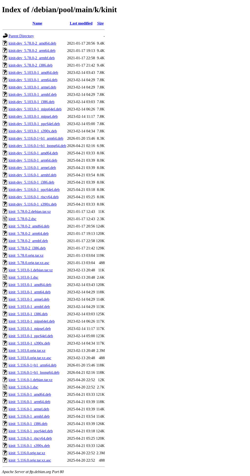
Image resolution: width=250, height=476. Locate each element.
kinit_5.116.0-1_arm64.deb (29, 402)
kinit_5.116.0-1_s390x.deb (29, 446)
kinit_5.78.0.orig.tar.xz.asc (29, 263)
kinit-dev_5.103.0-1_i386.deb (31, 102)
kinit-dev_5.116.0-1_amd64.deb (33, 153)
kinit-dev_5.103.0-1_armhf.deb (33, 94)
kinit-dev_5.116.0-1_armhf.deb (32, 175)
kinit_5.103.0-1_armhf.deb (29, 307)
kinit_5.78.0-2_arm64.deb (29, 233)
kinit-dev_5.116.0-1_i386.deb (31, 182)
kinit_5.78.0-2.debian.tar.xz (30, 211)
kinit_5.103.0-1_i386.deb (28, 314)
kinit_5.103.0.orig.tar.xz (27, 350)
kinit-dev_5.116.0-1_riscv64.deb (34, 197)
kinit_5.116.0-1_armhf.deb (29, 416)
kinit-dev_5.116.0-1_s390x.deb (33, 204)
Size (100, 23)
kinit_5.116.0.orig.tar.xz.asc (30, 460)
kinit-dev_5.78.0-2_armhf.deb (32, 58)
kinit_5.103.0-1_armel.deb (29, 299)
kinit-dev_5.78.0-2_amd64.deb (32, 43)
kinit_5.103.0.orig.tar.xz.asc (30, 358)
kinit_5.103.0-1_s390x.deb (29, 343)
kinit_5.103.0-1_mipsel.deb (30, 329)
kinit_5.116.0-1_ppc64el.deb (31, 431)
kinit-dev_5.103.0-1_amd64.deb (33, 72)
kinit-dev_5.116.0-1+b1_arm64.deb (36, 138)
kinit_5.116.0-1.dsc (23, 387)
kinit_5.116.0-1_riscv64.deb (30, 438)
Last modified (81, 23)
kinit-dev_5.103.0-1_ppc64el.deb (34, 124)
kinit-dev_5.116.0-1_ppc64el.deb (34, 190)
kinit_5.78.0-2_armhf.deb (28, 241)
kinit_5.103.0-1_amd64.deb (30, 285)
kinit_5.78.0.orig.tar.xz (26, 255)
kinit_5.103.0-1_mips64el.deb (32, 321)
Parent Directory (21, 36)
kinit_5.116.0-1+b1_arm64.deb (32, 365)
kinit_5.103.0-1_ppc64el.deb (31, 336)
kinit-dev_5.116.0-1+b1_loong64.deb (37, 146)
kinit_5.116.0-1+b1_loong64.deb (34, 372)
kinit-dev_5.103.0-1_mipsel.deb (33, 116)
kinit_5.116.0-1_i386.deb (28, 424)
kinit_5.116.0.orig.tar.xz (27, 453)
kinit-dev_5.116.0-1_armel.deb (32, 168)
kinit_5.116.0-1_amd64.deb (30, 394)
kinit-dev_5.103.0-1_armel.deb (32, 87)
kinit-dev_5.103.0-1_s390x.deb (33, 131)
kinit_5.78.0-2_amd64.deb (29, 226)
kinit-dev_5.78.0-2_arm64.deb (32, 51)
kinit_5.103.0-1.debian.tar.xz (31, 270)
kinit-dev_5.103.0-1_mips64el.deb (35, 109)
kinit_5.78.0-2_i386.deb (27, 248)
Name (37, 23)
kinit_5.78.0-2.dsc (22, 219)
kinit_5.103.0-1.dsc (23, 277)
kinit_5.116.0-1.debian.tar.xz (30, 380)
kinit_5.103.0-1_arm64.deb (30, 292)
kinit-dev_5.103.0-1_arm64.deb (33, 80)
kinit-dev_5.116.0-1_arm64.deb (33, 160)
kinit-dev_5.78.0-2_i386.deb (30, 65)
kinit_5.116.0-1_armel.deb (29, 409)
